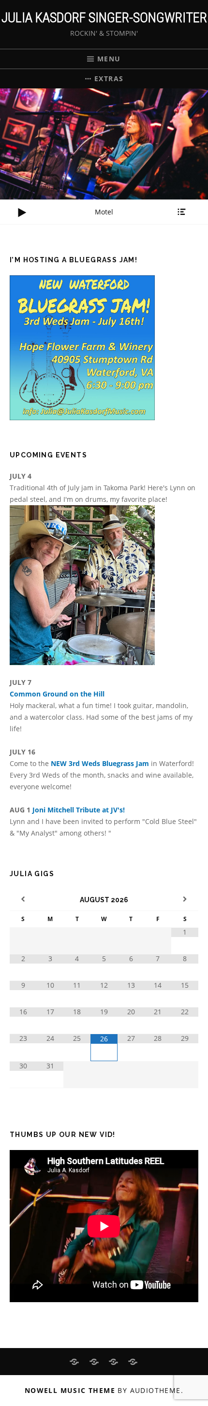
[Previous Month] (23, 900)
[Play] (22, 212)
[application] (104, 212)
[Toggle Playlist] (181, 212)
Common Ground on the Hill (57, 693)
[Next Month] (184, 900)
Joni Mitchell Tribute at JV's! (78, 809)
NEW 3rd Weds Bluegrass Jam (101, 763)
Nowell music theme (70, 1390)
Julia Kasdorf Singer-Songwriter (104, 18)
